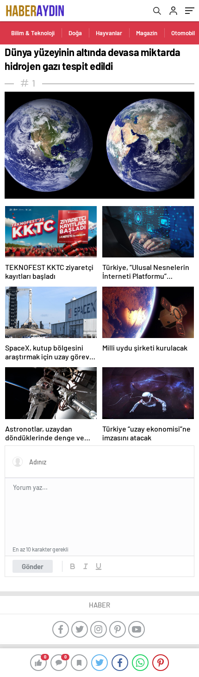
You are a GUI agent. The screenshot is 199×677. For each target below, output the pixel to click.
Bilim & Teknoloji (33, 33)
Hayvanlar (109, 33)
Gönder (33, 566)
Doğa (75, 33)
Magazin (146, 33)
